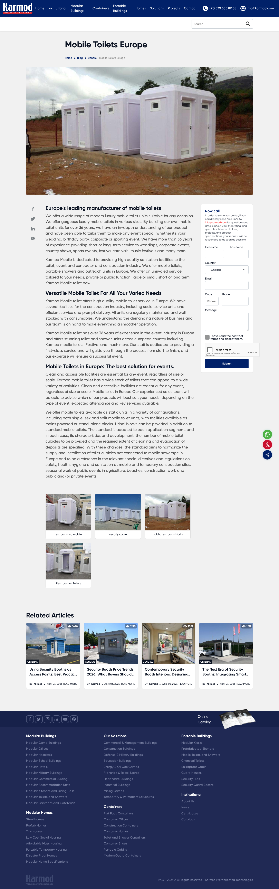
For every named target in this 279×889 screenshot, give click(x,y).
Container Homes (116, 831)
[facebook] (30, 719)
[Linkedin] (33, 229)
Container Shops (115, 843)
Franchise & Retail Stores (121, 773)
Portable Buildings (120, 8)
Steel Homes (35, 819)
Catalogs (188, 819)
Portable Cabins (115, 849)
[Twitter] (33, 219)
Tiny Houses (34, 831)
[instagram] (47, 719)
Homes (140, 8)
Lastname (236, 247)
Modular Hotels (37, 767)
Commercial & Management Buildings (130, 743)
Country (210, 262)
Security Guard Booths (197, 785)
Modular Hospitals (39, 755)
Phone (226, 294)
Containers (101, 8)
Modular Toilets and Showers (46, 797)
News (185, 807)
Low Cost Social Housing (43, 837)
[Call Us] (267, 444)
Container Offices (116, 819)
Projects (174, 8)
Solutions (157, 8)
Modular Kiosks (191, 743)
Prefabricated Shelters (197, 748)
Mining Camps (114, 791)
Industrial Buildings (117, 785)
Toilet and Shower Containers (125, 837)
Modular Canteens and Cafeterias (50, 803)
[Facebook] (33, 209)
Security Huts (190, 779)
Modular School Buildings (43, 761)
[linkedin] (56, 719)
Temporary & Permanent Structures (129, 797)
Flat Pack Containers (118, 813)
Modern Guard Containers (122, 855)
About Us (187, 801)
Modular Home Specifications (47, 861)
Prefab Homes (36, 825)
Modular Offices (37, 748)
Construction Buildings (119, 748)
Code (208, 294)
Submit (226, 363)
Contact (190, 8)
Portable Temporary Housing (46, 849)
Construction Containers (121, 825)
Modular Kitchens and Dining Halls (50, 791)
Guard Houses (191, 773)
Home (39, 8)
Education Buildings (117, 761)
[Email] (267, 455)
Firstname (211, 247)
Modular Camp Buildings (43, 743)
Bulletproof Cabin (193, 767)
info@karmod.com (260, 8)
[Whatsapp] (33, 238)
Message (211, 310)
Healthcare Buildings (118, 779)
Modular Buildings (77, 8)
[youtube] (65, 719)
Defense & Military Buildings (123, 755)
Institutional (57, 8)
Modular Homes (39, 812)
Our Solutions (115, 736)
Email (208, 278)
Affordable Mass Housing (44, 843)
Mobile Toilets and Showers (200, 755)
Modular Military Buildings (44, 773)
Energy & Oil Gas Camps (121, 767)
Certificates (189, 813)
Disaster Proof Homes (41, 855)
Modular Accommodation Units (48, 785)
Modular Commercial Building (47, 779)
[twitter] (39, 719)
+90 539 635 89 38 (222, 8)
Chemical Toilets (192, 761)
